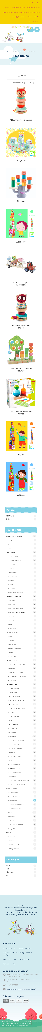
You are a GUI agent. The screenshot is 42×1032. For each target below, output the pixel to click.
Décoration (10, 552)
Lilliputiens (10, 872)
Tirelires (11, 580)
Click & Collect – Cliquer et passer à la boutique (17, 954)
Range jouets (13, 576)
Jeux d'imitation (12, 660)
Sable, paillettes (14, 764)
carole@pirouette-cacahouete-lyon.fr (24, 17)
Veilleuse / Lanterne (15, 592)
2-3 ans (9, 519)
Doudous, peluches (13, 596)
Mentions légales (9, 964)
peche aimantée (14, 809)
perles (10, 760)
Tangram (11, 829)
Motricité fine (20, 51)
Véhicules (9, 833)
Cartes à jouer (13, 688)
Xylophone (12, 628)
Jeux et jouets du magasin (15, 912)
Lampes (11, 568)
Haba (8, 869)
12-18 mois (10, 516)
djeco (8, 866)
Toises (10, 584)
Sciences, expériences (16, 700)
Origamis (11, 752)
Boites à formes (14, 796)
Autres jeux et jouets (14, 536)
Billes (10, 636)
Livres (10, 720)
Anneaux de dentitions (16, 708)
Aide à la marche (14, 772)
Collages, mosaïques (16, 740)
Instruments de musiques (15, 612)
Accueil (10, 51)
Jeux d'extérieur (12, 632)
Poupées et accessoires (17, 676)
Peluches (11, 604)
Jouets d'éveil (13, 716)
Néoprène (12, 732)
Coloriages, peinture (15, 744)
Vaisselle (11, 588)
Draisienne (12, 776)
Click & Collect (21, 910)
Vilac (8, 875)
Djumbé (11, 616)
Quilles (10, 652)
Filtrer (23, 75)
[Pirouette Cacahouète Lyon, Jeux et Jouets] (21, 927)
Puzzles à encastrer (15, 825)
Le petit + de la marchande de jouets (21, 908)
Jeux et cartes (11, 684)
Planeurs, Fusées (14, 648)
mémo (10, 548)
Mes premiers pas (13, 768)
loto (9, 544)
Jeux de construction (16, 805)
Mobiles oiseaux (14, 572)
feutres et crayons (15, 748)
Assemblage (13, 792)
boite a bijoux (13, 556)
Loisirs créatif (11, 736)
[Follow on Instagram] (37, 2)
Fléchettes (12, 644)
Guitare (11, 620)
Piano (10, 624)
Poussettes (12, 680)
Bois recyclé (12, 728)
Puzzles (9, 813)
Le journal (33, 912)
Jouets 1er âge (12, 704)
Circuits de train (14, 845)
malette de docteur (15, 672)
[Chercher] (30, 29)
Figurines (11, 668)
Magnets (11, 817)
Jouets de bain (12, 724)
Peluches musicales (15, 608)
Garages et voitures (15, 849)
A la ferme (12, 837)
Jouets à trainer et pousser (18, 780)
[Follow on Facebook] (32, 2)
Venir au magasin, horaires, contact (21, 914)
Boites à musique (14, 560)
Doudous (11, 600)
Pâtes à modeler (14, 756)
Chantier (11, 841)
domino (11, 540)
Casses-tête (12, 692)
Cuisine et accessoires (16, 664)
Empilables (12, 800)
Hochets (11, 712)
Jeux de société (14, 696)
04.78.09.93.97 (33, 21)
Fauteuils (11, 564)
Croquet (11, 640)
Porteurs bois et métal (16, 784)
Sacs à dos (12, 656)
